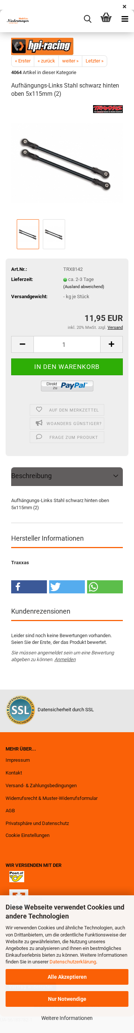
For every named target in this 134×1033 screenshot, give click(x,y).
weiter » (70, 61)
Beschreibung (31, 476)
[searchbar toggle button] (87, 19)
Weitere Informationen (67, 1018)
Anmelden (65, 659)
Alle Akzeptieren (67, 977)
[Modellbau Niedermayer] (15, 21)
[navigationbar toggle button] (124, 19)
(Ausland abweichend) (83, 286)
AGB (10, 810)
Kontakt (14, 773)
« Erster (23, 61)
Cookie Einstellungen (28, 835)
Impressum (18, 760)
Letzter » (94, 61)
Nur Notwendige (67, 999)
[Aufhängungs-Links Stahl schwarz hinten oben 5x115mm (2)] (67, 161)
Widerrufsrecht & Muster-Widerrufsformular (52, 798)
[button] (22, 344)
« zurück (46, 61)
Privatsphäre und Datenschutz (37, 823)
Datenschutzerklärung (73, 962)
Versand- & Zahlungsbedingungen (41, 785)
